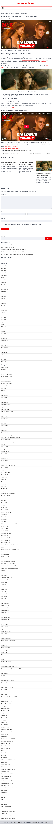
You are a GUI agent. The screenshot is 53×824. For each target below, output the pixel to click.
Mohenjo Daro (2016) (5, 647)
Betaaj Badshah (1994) (6, 414)
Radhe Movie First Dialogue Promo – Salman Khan (43, 174)
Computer (3, 444)
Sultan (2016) (4, 762)
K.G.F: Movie (4, 596)
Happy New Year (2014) (6, 533)
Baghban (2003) (4, 402)
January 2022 (4, 286)
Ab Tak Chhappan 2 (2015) (7, 376)
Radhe (22, 150)
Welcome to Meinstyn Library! (7, 244)
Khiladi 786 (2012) (5, 612)
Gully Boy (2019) (4, 528)
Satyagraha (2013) (5, 727)
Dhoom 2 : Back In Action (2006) (8, 465)
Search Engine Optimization (7, 731)
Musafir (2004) (4, 657)
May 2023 (3, 270)
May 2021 (3, 293)
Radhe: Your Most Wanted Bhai (36, 57)
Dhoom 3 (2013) (4, 467)
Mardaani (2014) (4, 643)
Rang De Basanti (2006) (6, 703)
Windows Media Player (6, 806)
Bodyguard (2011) (5, 418)
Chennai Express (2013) (6, 432)
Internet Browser (4, 572)
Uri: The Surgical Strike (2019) (7, 780)
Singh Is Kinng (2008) (6, 745)
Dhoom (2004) (4, 463)
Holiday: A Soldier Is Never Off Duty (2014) (10, 549)
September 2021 (4, 291)
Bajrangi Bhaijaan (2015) (6, 407)
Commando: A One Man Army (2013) (9, 442)
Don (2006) (3, 486)
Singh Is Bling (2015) (5, 743)
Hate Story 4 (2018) (5, 542)
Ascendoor (34, 822)
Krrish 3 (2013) (4, 624)
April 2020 (3, 305)
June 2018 (3, 314)
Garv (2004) (4, 516)
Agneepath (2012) (5, 385)
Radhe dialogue (44, 61)
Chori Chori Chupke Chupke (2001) (8, 435)
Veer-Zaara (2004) (5, 785)
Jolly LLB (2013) (4, 591)
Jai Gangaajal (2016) (5, 579)
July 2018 (3, 312)
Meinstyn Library (26, 3)
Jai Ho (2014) (4, 582)
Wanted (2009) (4, 790)
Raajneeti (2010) (4, 685)
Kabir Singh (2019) (5, 603)
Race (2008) (4, 689)
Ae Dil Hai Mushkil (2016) (6, 383)
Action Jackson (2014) (6, 381)
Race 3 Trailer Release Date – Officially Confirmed (8, 163)
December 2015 (4, 345)
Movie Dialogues (16, 150)
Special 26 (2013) (5, 752)
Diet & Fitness (4, 470)
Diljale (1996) (4, 477)
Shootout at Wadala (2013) (7, 741)
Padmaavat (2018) (5, 673)
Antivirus (3, 390)
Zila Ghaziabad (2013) (6, 815)
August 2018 (4, 310)
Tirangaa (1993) (4, 778)
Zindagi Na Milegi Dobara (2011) (8, 818)
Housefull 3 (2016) (5, 556)
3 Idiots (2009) (4, 367)
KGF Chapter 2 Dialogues (11, 146)
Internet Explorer (4, 575)
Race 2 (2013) (4, 692)
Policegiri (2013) (4, 678)
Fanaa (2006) (4, 502)
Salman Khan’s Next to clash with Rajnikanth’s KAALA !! (26, 163)
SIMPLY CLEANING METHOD (7, 247)
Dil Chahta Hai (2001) (5, 472)
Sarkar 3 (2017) (4, 722)
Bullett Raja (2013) (5, 430)
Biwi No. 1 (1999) (4, 416)
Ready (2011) (4, 706)
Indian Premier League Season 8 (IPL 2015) (10, 568)
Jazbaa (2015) (4, 589)
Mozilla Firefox (4, 652)
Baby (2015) (3, 400)
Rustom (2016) (4, 713)
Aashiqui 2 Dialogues (13, 107)
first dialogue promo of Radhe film (30, 60)
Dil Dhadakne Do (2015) (6, 474)
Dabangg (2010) (4, 446)
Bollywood (3, 421)
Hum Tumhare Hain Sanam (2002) (8, 565)
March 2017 (3, 326)
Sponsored (3, 755)
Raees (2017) (4, 699)
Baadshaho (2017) (5, 395)
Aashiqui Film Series (5, 371)
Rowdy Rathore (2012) (6, 710)
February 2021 (4, 298)
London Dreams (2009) (6, 631)
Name (3, 212)
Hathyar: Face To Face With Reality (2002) (10, 544)
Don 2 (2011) (4, 488)
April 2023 (3, 272)
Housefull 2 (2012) (5, 554)
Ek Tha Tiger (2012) (5, 495)
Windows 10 (3, 799)
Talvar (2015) (4, 766)
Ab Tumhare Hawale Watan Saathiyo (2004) (10, 378)
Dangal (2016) (4, 453)
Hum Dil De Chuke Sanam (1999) (8, 561)
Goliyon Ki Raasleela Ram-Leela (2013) (9, 523)
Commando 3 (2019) (5, 439)
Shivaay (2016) (4, 734)
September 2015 (4, 352)
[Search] (51, 8)
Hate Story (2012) (5, 535)
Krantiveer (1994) (5, 619)
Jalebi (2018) (4, 584)
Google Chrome (4, 526)
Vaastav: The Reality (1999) (7, 783)
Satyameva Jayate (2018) (6, 729)
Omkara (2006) (4, 664)
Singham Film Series (5, 748)
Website (3, 218)
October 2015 (4, 350)
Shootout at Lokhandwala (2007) (8, 738)
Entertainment (4, 498)
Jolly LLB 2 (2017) (5, 593)
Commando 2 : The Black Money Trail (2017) (10, 437)
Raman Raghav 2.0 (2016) (6, 701)
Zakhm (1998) (4, 813)
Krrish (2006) (4, 622)
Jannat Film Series (5, 586)
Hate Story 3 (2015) (5, 540)
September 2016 (4, 340)
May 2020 (3, 303)
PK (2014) (3, 675)
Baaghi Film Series (5, 397)
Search (3, 236)
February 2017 (4, 328)
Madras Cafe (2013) (5, 636)
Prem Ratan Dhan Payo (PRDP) (7, 680)
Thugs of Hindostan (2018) (7, 773)
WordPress (3, 808)
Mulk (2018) (3, 654)
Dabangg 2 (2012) (5, 449)
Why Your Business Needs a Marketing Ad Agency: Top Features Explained (17, 254)
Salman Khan (27, 150)
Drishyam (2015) (4, 491)
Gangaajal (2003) (5, 514)
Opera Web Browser (5, 671)
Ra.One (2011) (4, 682)
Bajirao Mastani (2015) (6, 404)
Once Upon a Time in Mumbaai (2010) (9, 666)
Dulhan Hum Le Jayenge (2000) (8, 493)
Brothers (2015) (4, 428)
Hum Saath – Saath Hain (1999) (8, 563)
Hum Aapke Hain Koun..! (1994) (8, 558)
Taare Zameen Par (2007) (6, 764)
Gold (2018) (3, 521)
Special (2, 750)
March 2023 (4, 275)
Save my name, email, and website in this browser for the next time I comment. (22, 224)
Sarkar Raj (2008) (5, 724)
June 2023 (3, 268)
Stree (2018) (4, 757)
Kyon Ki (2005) (4, 626)
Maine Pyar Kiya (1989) (6, 638)
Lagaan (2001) (4, 629)
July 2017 (3, 324)
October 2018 (4, 307)
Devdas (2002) (4, 460)
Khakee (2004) (4, 607)
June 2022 (3, 279)
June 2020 (3, 300)
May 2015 (3, 357)
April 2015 (3, 359)
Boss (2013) (3, 423)
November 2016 (4, 336)
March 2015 (3, 361)
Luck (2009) (4, 633)
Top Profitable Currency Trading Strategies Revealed (12, 251)
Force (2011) (3, 505)
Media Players (4, 645)
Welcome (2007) (4, 792)
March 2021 (3, 296)
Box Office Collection (5, 425)
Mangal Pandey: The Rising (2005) (8, 640)
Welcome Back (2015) (6, 794)
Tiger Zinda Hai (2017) (6, 776)
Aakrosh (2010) (4, 369)
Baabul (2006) (4, 392)
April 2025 (3, 265)
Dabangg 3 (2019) (5, 451)
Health (2, 547)
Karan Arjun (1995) (5, 605)
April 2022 (3, 284)
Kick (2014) (3, 615)
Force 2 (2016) (4, 507)
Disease (3, 481)
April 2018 (3, 317)
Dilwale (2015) (4, 479)
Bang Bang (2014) (5, 409)
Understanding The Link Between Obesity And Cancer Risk (13, 249)
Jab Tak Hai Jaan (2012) (6, 577)
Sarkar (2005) (4, 720)
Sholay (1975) (4, 736)
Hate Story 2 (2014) (5, 537)
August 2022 (4, 277)
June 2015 (3, 354)
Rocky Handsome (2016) (6, 708)
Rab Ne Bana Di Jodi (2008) (7, 687)
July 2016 (3, 343)
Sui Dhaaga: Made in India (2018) (8, 759)
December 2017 (4, 319)
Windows (3, 797)
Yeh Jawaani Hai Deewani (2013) (8, 811)
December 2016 (4, 333)
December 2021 (4, 289)
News (2, 148)
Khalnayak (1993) (5, 610)
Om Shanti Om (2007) (6, 661)
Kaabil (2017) (4, 598)
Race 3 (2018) (4, 694)
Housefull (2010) (4, 551)
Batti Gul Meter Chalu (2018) (7, 411)
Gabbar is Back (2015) (6, 512)
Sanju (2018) (4, 715)
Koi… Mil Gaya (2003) (5, 617)
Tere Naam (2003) (5, 771)
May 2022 (3, 282)
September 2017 (4, 321)
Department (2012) (5, 458)
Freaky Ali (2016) (5, 509)
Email (29, 212)
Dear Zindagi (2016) (5, 456)
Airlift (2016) (4, 388)
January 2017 (4, 331)
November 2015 (4, 347)
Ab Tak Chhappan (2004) (6, 374)
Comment (4, 194)
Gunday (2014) (4, 530)
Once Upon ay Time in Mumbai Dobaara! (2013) (11, 668)
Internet (3, 570)
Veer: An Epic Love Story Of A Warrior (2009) (11, 787)
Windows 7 (3, 801)
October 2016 (4, 338)
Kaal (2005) (3, 600)
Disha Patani (8, 150)
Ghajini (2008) (4, 519)
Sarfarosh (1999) (4, 717)
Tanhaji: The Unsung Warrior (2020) (8, 769)
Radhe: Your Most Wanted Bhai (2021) (13, 148)
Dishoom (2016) (4, 484)
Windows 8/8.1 (4, 804)
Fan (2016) (3, 500)
